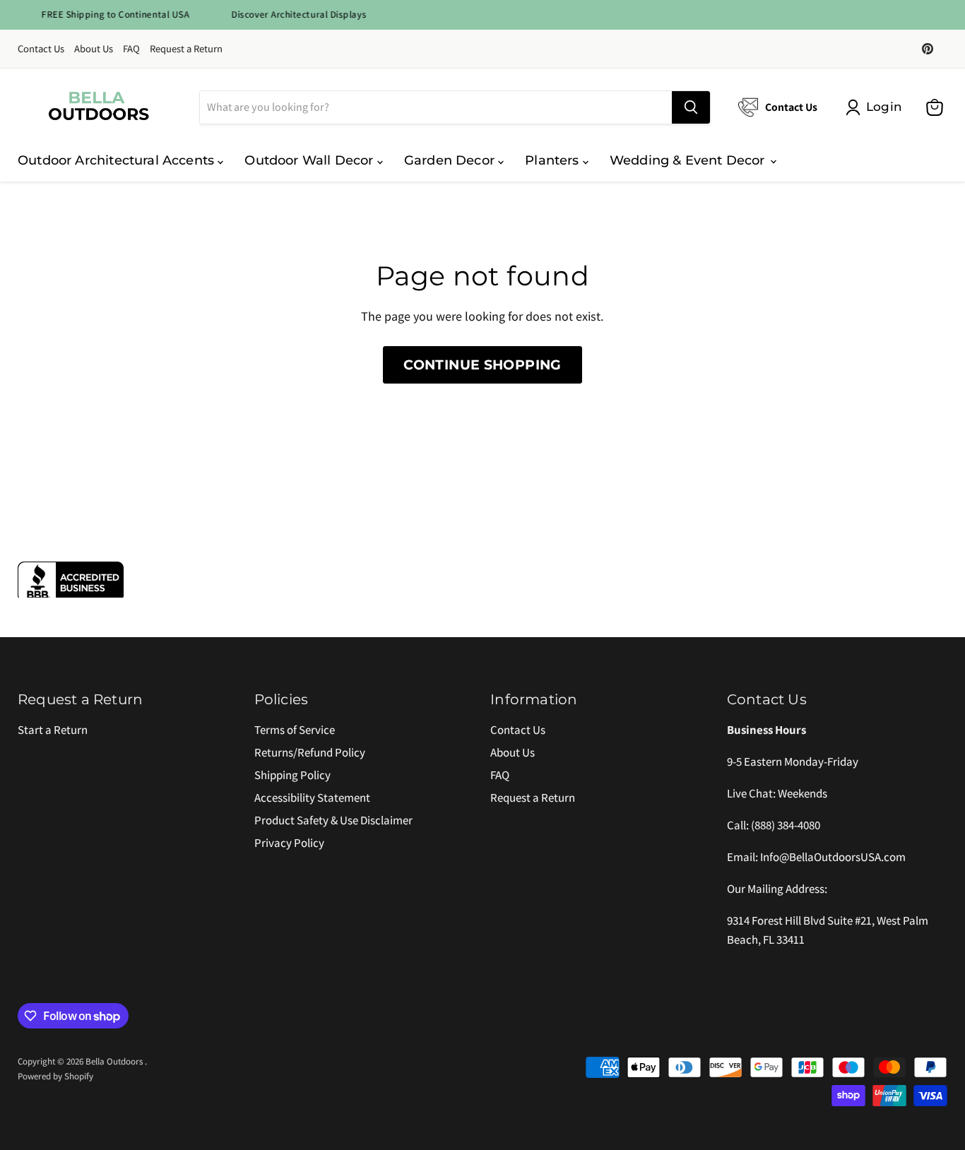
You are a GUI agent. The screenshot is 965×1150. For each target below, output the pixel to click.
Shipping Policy (292, 775)
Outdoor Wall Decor (310, 160)
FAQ (131, 49)
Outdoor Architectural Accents (118, 160)
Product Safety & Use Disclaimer (333, 820)
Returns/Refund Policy (309, 752)
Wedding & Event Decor (689, 160)
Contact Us (41, 49)
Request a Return (186, 49)
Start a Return (53, 729)
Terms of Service (294, 729)
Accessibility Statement (312, 797)
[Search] (691, 107)
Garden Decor (451, 160)
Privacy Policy (289, 842)
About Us (93, 49)
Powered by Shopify (55, 1076)
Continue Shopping (482, 364)
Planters (554, 160)
